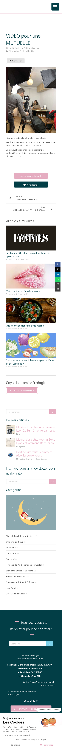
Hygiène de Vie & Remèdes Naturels (23, 564)
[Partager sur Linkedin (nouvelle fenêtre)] (57, 274)
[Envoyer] (52, 481)
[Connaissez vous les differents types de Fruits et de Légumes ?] (31, 345)
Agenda (10, 558)
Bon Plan (10, 587)
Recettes (10, 547)
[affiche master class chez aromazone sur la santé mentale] (10, 429)
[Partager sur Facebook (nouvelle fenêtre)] (57, 264)
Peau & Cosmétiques (16, 576)
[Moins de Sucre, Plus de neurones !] (31, 276)
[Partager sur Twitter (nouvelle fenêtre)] (57, 269)
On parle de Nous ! (15, 541)
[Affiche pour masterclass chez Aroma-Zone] (10, 442)
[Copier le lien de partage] (57, 289)
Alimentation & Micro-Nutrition (20, 535)
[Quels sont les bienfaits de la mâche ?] (31, 310)
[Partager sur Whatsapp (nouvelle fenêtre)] (57, 279)
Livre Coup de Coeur (15, 593)
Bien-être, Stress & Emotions (19, 570)
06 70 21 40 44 (31, 700)
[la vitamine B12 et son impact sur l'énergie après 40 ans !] (31, 238)
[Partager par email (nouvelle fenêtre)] (57, 284)
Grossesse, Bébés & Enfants (20, 582)
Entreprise (11, 553)
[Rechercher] (52, 411)
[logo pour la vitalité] (10, 454)
